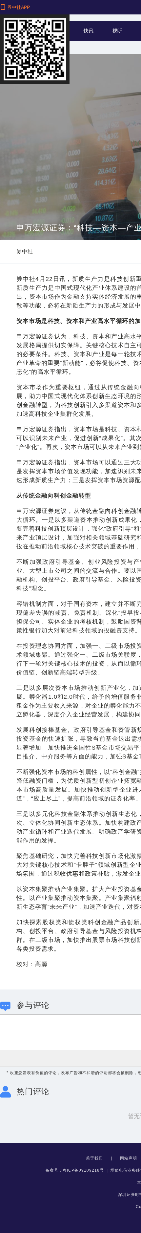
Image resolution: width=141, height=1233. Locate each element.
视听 (117, 30)
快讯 (88, 30)
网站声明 (129, 1158)
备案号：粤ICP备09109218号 (75, 1170)
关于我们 (95, 1158)
